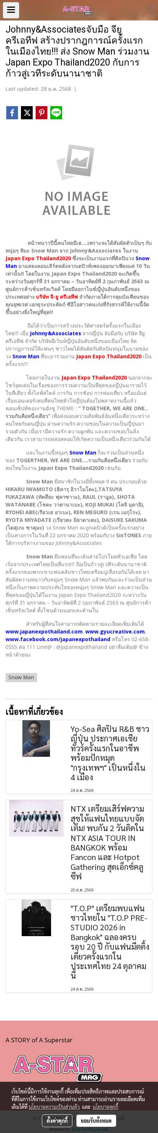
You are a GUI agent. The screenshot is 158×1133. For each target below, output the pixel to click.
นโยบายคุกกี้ (105, 1106)
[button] (148, 10)
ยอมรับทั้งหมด (96, 1120)
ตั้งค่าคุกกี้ (57, 1120)
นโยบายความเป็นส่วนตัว (54, 1106)
